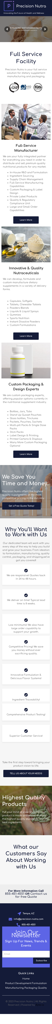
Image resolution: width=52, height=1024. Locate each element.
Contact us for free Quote (31, 895)
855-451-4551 (14, 893)
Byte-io (40, 1005)
